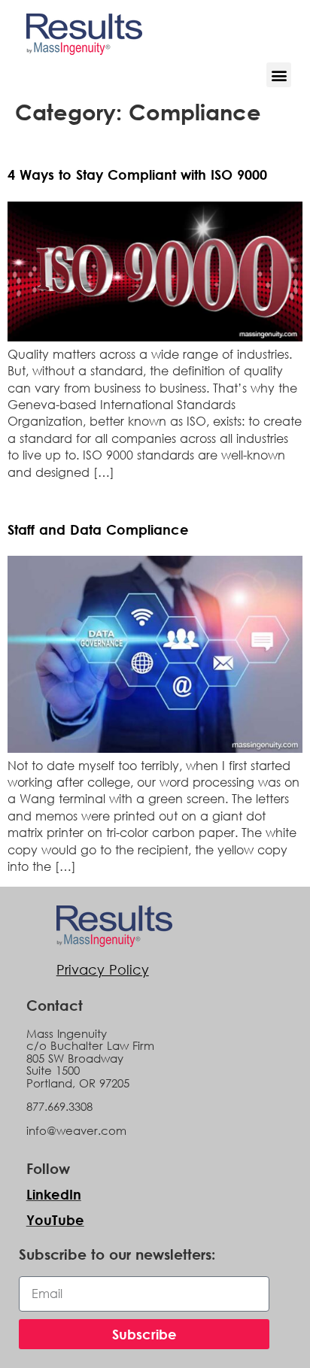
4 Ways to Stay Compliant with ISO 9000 (137, 174)
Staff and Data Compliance (98, 529)
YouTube (55, 1220)
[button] (278, 74)
